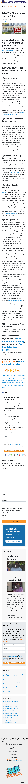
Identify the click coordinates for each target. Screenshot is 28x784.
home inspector (14, 172)
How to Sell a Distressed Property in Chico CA (13, 380)
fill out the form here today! (13, 363)
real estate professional (15, 301)
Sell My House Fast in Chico (9, 704)
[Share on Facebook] (3, 392)
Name (4, 489)
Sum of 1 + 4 (6, 515)
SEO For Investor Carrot (17, 760)
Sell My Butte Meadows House (10, 701)
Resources (21, 731)
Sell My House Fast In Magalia (10, 708)
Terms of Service (13, 444)
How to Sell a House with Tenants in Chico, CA (13, 379)
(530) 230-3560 (11, 6)
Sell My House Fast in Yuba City (10, 722)
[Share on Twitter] (6, 392)
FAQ (18, 733)
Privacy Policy (6, 733)
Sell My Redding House (8, 720)
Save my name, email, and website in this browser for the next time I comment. (13, 510)
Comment (5, 469)
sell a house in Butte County (13, 340)
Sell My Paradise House (8, 718)
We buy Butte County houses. (12, 347)
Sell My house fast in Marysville (10, 711)
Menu (24, 6)
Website (4, 500)
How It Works (15, 731)
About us (16, 735)
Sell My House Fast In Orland (10, 713)
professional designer (11, 213)
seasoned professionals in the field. (13, 113)
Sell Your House (7, 731)
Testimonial (13, 733)
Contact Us (22, 733)
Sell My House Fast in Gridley (10, 706)
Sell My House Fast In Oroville (10, 715)
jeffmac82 (7, 21)
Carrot (22, 782)
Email (4, 495)
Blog (11, 735)
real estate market (7, 51)
